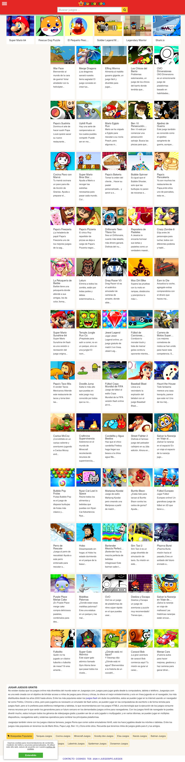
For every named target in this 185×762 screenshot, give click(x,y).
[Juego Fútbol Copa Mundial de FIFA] (114, 370)
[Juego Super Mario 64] (20, 25)
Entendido (30, 755)
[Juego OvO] (114, 583)
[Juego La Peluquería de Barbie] (63, 266)
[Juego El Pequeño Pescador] (79, 25)
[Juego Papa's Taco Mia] (63, 370)
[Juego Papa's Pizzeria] (88, 215)
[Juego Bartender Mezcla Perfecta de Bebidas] (114, 532)
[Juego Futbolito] (63, 638)
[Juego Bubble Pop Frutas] (63, 477)
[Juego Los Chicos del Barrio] (140, 54)
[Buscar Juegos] (125, 9)
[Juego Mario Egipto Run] (114, 109)
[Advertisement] (26, 88)
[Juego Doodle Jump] (88, 370)
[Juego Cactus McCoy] (63, 422)
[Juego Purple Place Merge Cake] (63, 583)
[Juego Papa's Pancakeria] (166, 160)
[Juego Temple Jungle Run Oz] (88, 319)
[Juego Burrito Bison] (140, 477)
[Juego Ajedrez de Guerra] (166, 109)
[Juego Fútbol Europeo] (166, 477)
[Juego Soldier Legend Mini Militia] (108, 25)
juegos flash (92, 698)
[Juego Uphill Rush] (88, 109)
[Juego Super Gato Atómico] (88, 638)
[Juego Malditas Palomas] (88, 583)
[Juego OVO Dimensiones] (166, 54)
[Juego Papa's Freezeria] (63, 215)
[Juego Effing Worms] (114, 54)
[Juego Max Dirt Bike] (140, 266)
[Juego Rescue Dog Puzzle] (49, 25)
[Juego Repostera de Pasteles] (140, 215)
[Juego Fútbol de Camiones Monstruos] (140, 319)
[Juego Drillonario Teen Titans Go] (114, 215)
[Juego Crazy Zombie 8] (166, 215)
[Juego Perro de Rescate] (63, 532)
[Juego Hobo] (88, 532)
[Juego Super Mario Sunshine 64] (63, 319)
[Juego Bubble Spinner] (140, 160)
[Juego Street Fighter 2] (140, 422)
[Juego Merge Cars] (166, 638)
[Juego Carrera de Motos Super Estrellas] (166, 319)
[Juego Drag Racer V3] (114, 266)
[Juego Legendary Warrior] (137, 25)
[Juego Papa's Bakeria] (114, 160)
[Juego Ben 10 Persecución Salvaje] (140, 109)
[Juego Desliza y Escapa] (140, 583)
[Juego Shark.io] (167, 25)
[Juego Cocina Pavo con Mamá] (63, 160)
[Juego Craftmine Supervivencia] (88, 422)
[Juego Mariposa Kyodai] (114, 477)
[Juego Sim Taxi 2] (140, 532)
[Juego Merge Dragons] (88, 54)
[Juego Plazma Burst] (166, 532)
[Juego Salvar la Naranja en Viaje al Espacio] (166, 422)
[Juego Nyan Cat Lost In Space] (88, 477)
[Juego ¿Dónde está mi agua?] (114, 638)
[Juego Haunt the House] (166, 370)
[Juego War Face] (63, 54)
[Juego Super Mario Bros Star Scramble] (88, 160)
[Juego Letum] (88, 266)
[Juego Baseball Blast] (140, 370)
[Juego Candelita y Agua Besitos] (114, 422)
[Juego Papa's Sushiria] (63, 109)
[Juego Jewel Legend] (114, 319)
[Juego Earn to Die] (166, 266)
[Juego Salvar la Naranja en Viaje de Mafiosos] (166, 583)
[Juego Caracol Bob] (140, 638)
